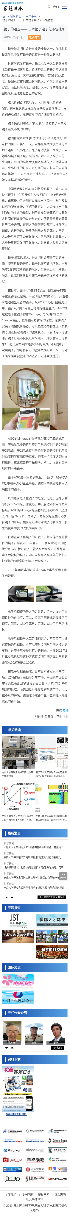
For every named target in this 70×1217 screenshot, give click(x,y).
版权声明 (43, 1194)
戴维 (65, 710)
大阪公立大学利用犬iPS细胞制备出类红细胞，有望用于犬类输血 (35, 847)
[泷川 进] (34, 1032)
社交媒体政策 (34, 1199)
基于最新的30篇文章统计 (51, 897)
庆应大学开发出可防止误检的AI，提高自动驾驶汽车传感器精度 (34, 877)
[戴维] (56, 1032)
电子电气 (31, 16)
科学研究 (15, 16)
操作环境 (27, 1194)
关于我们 (53, 6)
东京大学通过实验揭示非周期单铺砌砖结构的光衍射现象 (34, 887)
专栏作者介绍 (17, 1013)
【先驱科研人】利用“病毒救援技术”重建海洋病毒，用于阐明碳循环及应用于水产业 (35, 867)
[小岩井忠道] (12, 1032)
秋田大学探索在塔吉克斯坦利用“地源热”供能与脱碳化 (32, 857)
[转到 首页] (4, 16)
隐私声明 (60, 1194)
